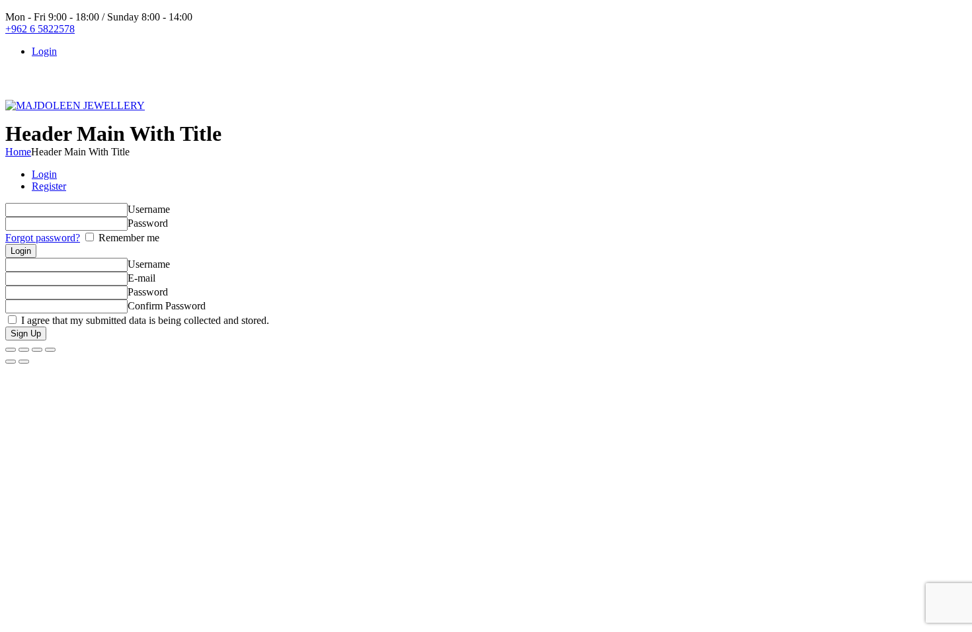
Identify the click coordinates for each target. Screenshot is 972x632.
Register (49, 186)
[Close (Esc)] (50, 350)
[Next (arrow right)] (24, 362)
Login (44, 174)
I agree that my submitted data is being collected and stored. (144, 320)
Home (18, 151)
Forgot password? (42, 237)
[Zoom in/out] (10, 350)
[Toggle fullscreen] (24, 350)
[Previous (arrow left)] (10, 362)
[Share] (37, 350)
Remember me (127, 237)
